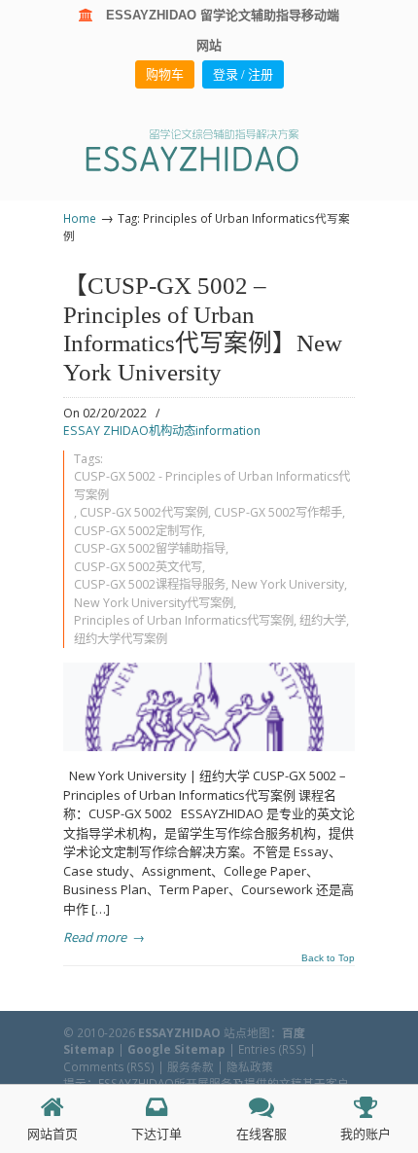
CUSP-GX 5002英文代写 (138, 566)
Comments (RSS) (109, 1066)
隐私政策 (249, 1066)
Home (79, 218)
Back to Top (328, 958)
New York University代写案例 (153, 603)
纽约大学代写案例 (120, 639)
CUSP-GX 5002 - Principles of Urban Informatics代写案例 (212, 485)
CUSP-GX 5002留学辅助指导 (150, 548)
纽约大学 (322, 620)
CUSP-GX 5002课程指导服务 (150, 584)
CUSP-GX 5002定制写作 (138, 530)
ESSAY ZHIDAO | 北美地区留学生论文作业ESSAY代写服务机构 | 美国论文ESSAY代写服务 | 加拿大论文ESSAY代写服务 (209, 149)
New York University (287, 584)
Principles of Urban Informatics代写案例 (184, 620)
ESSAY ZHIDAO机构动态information (162, 430)
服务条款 (190, 1066)
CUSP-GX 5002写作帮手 (278, 512)
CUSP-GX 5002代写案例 (144, 512)
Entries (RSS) (272, 1049)
